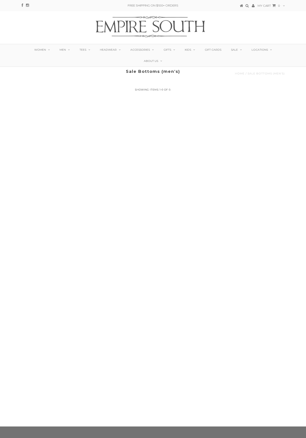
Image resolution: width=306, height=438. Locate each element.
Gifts (167, 49)
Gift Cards (213, 49)
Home (240, 73)
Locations (260, 49)
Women (40, 49)
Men (63, 49)
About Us (151, 61)
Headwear (108, 49)
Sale (234, 49)
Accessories (140, 49)
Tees (83, 49)
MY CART (269, 5)
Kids (188, 49)
